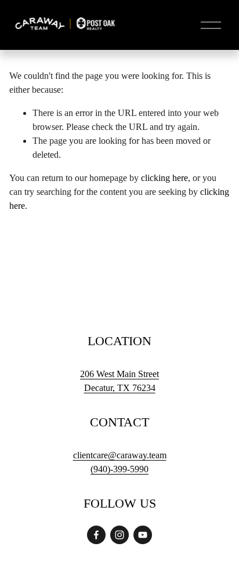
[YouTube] (142, 535)
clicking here (164, 178)
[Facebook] (96, 535)
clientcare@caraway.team (119, 455)
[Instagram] (119, 535)
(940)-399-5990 (119, 469)
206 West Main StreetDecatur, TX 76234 (119, 381)
